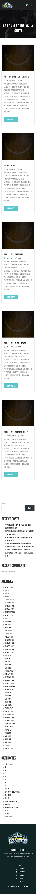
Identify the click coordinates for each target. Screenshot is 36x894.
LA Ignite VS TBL (11, 165)
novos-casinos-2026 (11, 807)
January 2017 (9, 674)
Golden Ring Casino (11, 801)
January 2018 (9, 637)
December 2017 (9, 640)
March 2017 (8, 668)
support (21, 869)
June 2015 (8, 733)
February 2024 (9, 600)
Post (6, 811)
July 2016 (8, 693)
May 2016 (7, 699)
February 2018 (9, 634)
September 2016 (10, 686)
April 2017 (8, 665)
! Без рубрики (10, 764)
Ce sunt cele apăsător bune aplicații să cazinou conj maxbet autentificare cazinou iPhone (19, 553)
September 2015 (10, 724)
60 (5, 786)
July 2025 (8, 593)
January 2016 (9, 711)
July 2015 (8, 730)
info (20, 865)
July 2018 (8, 618)
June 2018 (8, 621)
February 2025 (9, 597)
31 (5, 776)
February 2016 (9, 708)
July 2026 (8, 590)
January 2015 (9, 748)
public (7, 814)
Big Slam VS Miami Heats (15, 343)
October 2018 (9, 609)
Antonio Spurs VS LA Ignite (16, 76)
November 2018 (9, 606)
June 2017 (8, 659)
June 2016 (8, 696)
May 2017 (7, 662)
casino (7, 789)
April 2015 (8, 739)
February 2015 (9, 745)
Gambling (8, 795)
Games (7, 798)
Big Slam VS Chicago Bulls (16, 432)
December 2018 (9, 603)
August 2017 (9, 652)
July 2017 (8, 655)
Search (4, 503)
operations (22, 872)
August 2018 (9, 615)
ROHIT (21, 80)
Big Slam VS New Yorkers (15, 254)
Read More (11, 119)
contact (21, 882)
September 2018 (10, 612)
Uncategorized (9, 817)
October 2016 (9, 683)
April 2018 (8, 628)
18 (5, 770)
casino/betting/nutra (12, 792)
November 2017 (9, 643)
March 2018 (8, 631)
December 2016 (9, 677)
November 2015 (9, 717)
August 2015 (9, 727)
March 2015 (8, 742)
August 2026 (9, 587)
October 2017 (9, 646)
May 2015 (7, 736)
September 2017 (10, 649)
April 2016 (8, 702)
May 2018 (7, 624)
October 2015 (9, 721)
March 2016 (8, 705)
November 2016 (9, 680)
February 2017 (9, 671)
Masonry (8, 804)
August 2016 (9, 690)
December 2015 (9, 714)
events (21, 879)
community (22, 875)
